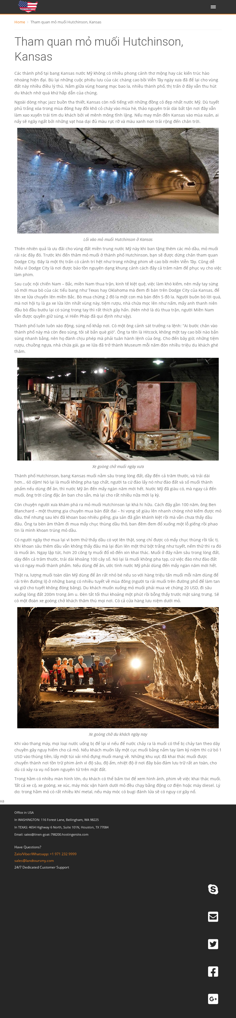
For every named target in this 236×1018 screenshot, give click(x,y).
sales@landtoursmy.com (34, 860)
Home (19, 22)
